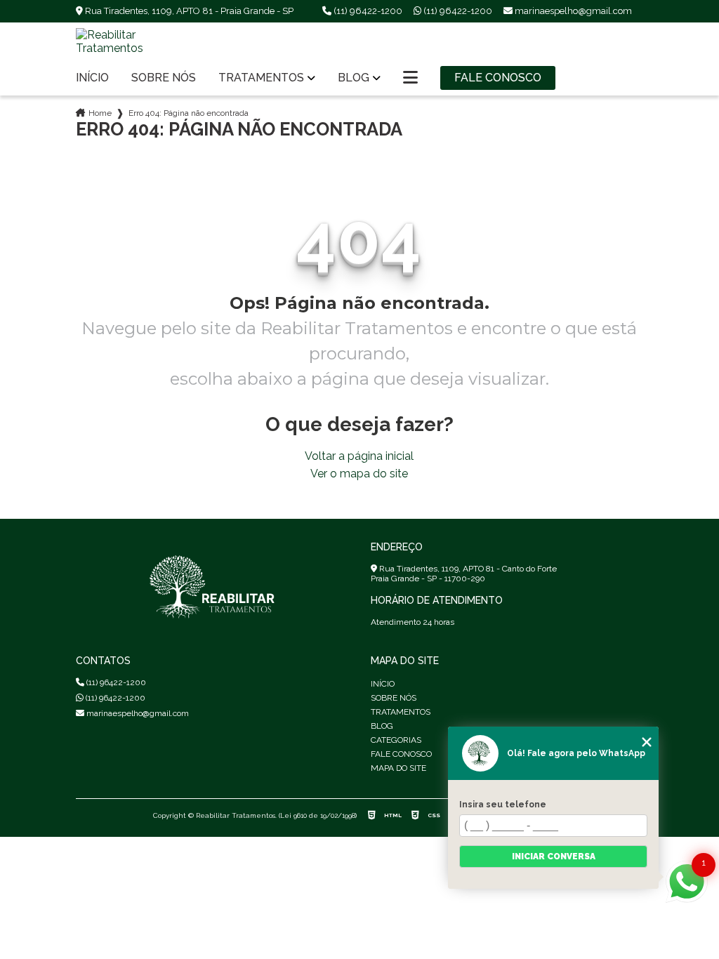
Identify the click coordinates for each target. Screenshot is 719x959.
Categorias (396, 740)
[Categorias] (410, 78)
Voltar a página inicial (359, 456)
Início (92, 78)
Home (100, 113)
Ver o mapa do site (359, 473)
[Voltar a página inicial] (139, 41)
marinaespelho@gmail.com (136, 713)
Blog (353, 78)
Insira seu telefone (502, 804)
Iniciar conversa (553, 856)
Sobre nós (163, 78)
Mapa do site (398, 768)
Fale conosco (497, 77)
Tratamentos (261, 78)
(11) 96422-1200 (366, 11)
